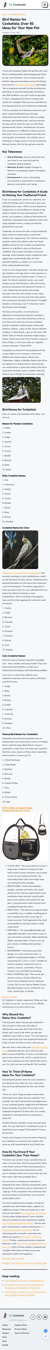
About (5, 1325)
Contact (5, 1333)
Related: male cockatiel (13, 1258)
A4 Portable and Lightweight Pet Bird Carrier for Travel (17, 809)
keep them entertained (25, 84)
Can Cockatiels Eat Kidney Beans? (18, 1223)
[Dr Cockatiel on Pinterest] (39, 1317)
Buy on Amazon (9, 996)
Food (4, 1337)
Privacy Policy (21, 1329)
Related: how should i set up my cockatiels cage (24, 1263)
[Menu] (45, 4)
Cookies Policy (21, 1325)
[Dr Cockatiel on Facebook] (33, 1317)
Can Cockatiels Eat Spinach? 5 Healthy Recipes (24, 1280)
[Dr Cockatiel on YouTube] (45, 1317)
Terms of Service (22, 1333)
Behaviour (6, 1329)
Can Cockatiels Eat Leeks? (33, 1213)
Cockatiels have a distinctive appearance (21, 573)
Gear (4, 1341)
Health (5, 1345)
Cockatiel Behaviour (18, 14)
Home (4, 14)
